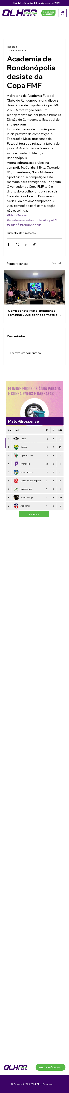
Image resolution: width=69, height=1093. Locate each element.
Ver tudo (57, 263)
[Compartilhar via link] (34, 244)
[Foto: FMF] (34, 287)
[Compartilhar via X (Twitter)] (17, 244)
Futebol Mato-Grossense (21, 232)
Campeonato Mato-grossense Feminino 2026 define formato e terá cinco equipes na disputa (33, 313)
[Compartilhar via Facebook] (8, 244)
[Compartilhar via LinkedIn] (26, 244)
